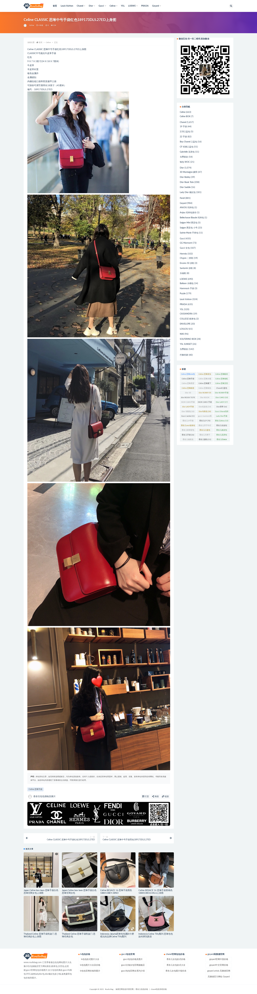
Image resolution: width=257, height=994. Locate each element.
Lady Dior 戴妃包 (188, 192)
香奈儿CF (204, 421)
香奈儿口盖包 (204, 430)
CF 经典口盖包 (186, 147)
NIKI (182, 334)
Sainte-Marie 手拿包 (189, 233)
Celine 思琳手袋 (35, 789)
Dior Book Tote (187, 182)
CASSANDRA (186, 314)
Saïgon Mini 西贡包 (188, 223)
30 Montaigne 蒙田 (188, 172)
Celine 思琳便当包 (205, 374)
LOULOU (184, 329)
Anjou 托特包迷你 (188, 213)
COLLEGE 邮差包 (188, 319)
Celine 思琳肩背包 (188, 383)
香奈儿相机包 (188, 440)
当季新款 (184, 157)
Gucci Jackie (188, 416)
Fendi (182, 198)
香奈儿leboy (221, 421)
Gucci (182, 239)
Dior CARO (222, 397)
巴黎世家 (184, 355)
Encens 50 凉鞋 (187, 263)
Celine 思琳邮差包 (188, 388)
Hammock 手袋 (187, 288)
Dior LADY (222, 402)
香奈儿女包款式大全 (176, 965)
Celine (31, 25)
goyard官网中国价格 (218, 959)
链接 (166, 796)
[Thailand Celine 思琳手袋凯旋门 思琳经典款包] (79, 913)
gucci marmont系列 (205, 416)
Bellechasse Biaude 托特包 (192, 218)
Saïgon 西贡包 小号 (189, 228)
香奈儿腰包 (205, 439)
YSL (123, 6)
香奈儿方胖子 (204, 435)
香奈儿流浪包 (221, 435)
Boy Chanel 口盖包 (188, 142)
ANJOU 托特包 (187, 208)
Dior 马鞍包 (188, 411)
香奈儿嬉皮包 (221, 430)
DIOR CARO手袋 (188, 402)
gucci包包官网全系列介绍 (133, 971)
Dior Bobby (185, 177)
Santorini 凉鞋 (186, 268)
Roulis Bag (109, 989)
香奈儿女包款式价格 (176, 959)
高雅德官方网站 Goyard (219, 977)
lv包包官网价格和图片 (90, 971)
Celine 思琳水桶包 (205, 379)
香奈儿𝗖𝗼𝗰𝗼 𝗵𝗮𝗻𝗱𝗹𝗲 (221, 440)
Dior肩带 (221, 407)
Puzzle (182, 294)
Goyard (183, 203)
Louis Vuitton (67, 6)
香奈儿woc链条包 (188, 426)
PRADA (145, 6)
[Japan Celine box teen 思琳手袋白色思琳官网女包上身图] (41, 875)
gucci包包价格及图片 (133, 959)
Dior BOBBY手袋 (221, 393)
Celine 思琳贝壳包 (221, 383)
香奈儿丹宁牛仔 (205, 426)
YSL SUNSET (186, 344)
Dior (182, 168)
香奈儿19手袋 (187, 421)
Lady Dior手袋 (221, 416)
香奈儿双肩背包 (188, 430)
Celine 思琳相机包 (221, 379)
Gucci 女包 (185, 248)
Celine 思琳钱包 (205, 388)
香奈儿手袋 (188, 435)
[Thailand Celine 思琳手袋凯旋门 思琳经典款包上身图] (41, 913)
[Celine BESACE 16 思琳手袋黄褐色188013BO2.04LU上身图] (156, 870)
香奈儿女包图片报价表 (176, 971)
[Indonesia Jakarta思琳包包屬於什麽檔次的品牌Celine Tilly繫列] (117, 913)
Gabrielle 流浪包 (187, 152)
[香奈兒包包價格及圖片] (25, 25)
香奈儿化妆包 (221, 426)
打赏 (146, 796)
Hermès (183, 254)
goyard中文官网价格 (218, 965)
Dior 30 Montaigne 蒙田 (188, 393)
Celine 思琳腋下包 (205, 383)
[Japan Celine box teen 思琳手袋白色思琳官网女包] (79, 870)
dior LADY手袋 (188, 407)
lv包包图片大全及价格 (90, 965)
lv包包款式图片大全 (90, 959)
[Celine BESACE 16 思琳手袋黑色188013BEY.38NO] (117, 870)
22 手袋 (183, 137)
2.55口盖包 (185, 132)
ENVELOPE (185, 324)
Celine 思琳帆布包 (221, 374)
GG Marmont (186, 243)
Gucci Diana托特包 (221, 412)
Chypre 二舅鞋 (186, 258)
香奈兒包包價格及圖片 (44, 796)
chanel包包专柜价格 (159, 989)
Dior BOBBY (205, 393)
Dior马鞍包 (205, 411)
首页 (55, 6)
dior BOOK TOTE (188, 398)
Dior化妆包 (205, 407)
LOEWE (183, 279)
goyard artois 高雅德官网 (218, 971)
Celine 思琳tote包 (188, 374)
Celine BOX (185, 116)
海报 (156, 796)
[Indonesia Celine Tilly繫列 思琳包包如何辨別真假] (156, 913)
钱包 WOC (185, 162)
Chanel (183, 122)
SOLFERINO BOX (188, 339)
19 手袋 (183, 127)
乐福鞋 (183, 273)
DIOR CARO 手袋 (205, 402)
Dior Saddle (185, 187)
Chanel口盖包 (221, 388)
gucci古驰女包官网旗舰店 (133, 965)
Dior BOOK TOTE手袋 (205, 398)
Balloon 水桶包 (186, 283)
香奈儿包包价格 (141, 989)
